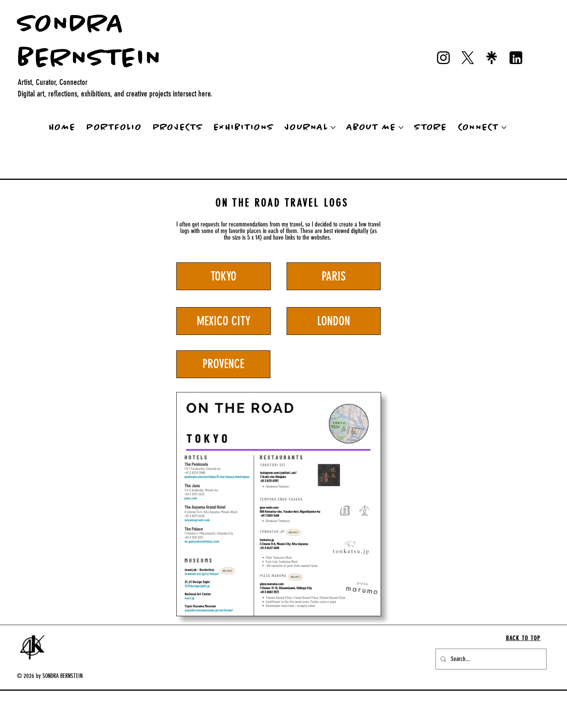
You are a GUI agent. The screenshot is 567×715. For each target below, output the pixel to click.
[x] (467, 57)
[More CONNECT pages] (503, 127)
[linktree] (491, 57)
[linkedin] (516, 57)
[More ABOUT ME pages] (400, 127)
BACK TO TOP (523, 638)
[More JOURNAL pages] (333, 127)
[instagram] (443, 57)
